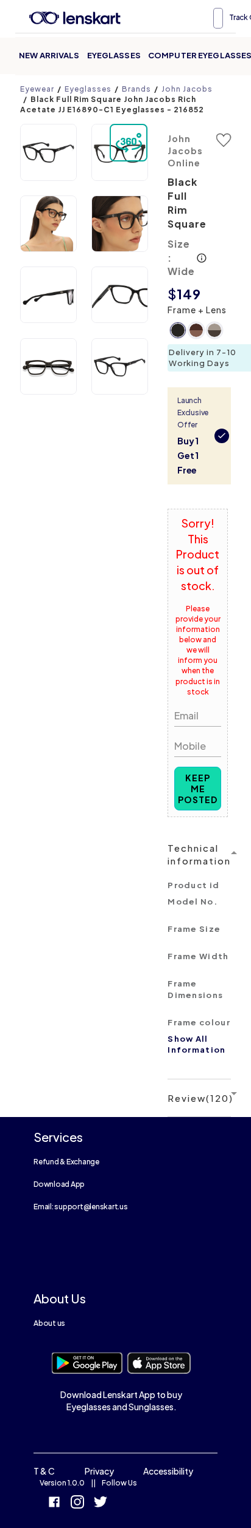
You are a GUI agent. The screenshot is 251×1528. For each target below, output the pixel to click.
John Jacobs (187, 88)
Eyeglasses (114, 55)
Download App (59, 1184)
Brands (136, 88)
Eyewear (37, 88)
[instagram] (77, 1503)
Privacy (99, 1470)
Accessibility (168, 1470)
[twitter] (100, 1503)
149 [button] (189, 293)
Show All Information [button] (196, 1044)
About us (49, 1323)
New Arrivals (49, 55)
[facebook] (54, 1503)
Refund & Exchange (66, 1161)
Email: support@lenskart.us (81, 1206)
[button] (48, 152)
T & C (44, 1470)
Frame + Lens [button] (197, 309)
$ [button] (172, 293)
